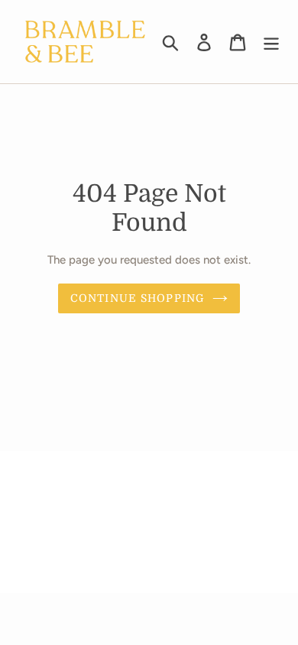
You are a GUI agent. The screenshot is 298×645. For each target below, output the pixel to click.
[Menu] (271, 41)
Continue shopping (137, 298)
